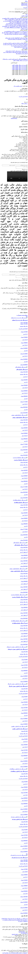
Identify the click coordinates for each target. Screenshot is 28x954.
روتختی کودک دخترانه (13, 50)
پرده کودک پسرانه (9, 43)
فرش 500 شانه (13, 19)
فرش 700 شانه (19, 19)
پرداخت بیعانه (24, 103)
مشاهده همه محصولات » (21, 315)
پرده (26, 40)
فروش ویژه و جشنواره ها (21, 53)
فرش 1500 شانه (15, 18)
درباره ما (15, 918)
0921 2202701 (24, 5)
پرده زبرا (13, 45)
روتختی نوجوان (12, 52)
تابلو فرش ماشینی (14, 23)
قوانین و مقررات (22, 921)
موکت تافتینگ (20, 37)
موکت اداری (17, 39)
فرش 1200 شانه (8, 18)
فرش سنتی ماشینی (23, 18)
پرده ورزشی (17, 45)
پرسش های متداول (9, 918)
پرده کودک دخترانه (17, 43)
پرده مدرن (17, 44)
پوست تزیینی (16, 31)
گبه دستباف (11, 31)
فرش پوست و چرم (23, 31)
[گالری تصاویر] (19, 65)
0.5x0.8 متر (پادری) (23, 96)
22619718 (14, 118)
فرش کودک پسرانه (15, 24)
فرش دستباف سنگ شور (9, 34)
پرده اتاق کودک (24, 43)
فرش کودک (21, 24)
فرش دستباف (24, 28)
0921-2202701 (22, 931)
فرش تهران (15, 27)
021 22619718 (24, 3)
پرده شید (22, 45)
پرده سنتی (21, 44)
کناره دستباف (13, 32)
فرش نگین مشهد (21, 27)
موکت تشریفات (11, 39)
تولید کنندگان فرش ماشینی (18, 26)
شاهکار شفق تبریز (8, 27)
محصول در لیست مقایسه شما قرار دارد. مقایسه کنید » (14, 952)
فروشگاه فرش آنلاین (22, 59)
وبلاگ (26, 1)
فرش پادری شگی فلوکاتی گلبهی (20, 60)
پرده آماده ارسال (18, 47)
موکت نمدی (25, 37)
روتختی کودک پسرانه (19, 52)
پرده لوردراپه (8, 44)
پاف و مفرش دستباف (20, 34)
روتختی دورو (6, 52)
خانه (26, 14)
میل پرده (13, 44)
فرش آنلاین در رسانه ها (22, 918)
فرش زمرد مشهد (9, 26)
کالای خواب (24, 48)
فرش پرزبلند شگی (21, 22)
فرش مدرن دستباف (20, 32)
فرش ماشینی (24, 15)
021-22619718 (24, 933)
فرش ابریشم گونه (21, 21)
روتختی (26, 50)
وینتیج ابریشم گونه (13, 21)
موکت (26, 35)
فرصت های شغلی (21, 919)
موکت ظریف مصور (12, 37)
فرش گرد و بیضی (13, 22)
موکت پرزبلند (23, 39)
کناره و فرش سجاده (22, 23)
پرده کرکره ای (24, 47)
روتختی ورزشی (21, 50)
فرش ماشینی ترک (18, 86)
